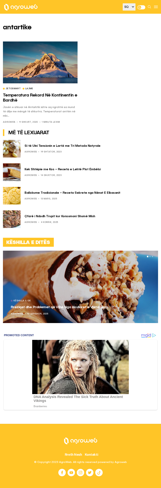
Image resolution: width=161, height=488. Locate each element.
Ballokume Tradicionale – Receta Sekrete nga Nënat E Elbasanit (72, 192)
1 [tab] (147, 256)
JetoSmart (13, 89)
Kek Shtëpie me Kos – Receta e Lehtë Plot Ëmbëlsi (63, 169)
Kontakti (91, 454)
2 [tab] (150, 256)
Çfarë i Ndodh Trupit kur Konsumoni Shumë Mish (60, 216)
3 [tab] (152, 256)
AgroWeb (9, 122)
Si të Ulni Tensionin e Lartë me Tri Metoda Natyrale (63, 146)
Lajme (29, 89)
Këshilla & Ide (88, 301)
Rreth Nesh (73, 454)
